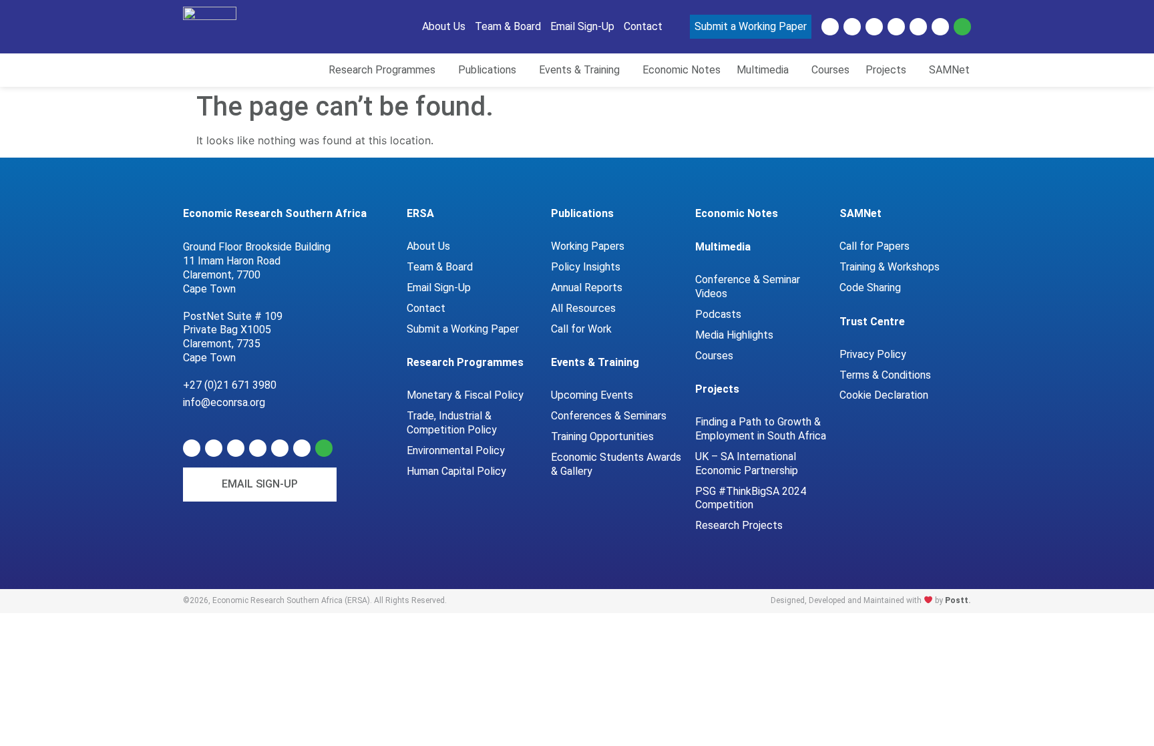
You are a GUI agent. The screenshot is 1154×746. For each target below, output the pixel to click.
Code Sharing (870, 287)
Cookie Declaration (883, 395)
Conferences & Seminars (608, 415)
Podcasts (718, 314)
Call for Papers (874, 246)
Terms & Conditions (885, 375)
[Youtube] (874, 26)
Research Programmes (465, 362)
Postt (956, 600)
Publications (582, 213)
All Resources (583, 308)
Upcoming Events (592, 395)
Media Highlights (734, 335)
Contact (426, 308)
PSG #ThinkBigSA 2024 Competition (750, 498)
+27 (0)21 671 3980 (229, 385)
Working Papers (587, 246)
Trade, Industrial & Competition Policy (452, 422)
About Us (428, 246)
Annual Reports (586, 287)
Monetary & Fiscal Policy (465, 395)
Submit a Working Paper (463, 329)
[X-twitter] (852, 26)
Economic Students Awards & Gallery (616, 464)
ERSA (420, 213)
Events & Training (595, 362)
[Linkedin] (830, 26)
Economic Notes (736, 213)
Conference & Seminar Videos (747, 286)
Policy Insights (585, 266)
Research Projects (739, 525)
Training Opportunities (602, 436)
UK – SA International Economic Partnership (748, 463)
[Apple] (918, 26)
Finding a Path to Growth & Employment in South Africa (760, 428)
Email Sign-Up (439, 287)
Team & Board (440, 266)
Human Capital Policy (456, 471)
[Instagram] (940, 26)
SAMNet (860, 213)
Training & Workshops (889, 266)
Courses (714, 355)
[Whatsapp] (962, 26)
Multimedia (723, 246)
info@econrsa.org (224, 402)
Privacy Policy (872, 354)
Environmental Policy (456, 450)
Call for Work (581, 329)
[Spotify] (896, 26)
